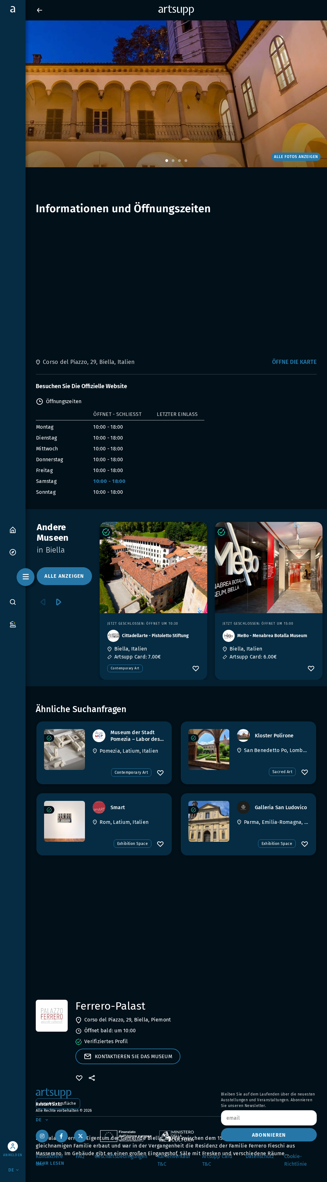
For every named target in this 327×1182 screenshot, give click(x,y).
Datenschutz (260, 1156)
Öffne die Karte (294, 361)
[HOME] (12, 529)
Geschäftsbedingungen (121, 1156)
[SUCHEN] (12, 602)
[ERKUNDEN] (12, 552)
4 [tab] (186, 161)
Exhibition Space (132, 843)
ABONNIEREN (269, 1135)
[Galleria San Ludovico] (208, 821)
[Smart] (64, 821)
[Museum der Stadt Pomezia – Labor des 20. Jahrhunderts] (64, 749)
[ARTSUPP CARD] (12, 624)
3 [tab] (179, 161)
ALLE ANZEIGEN (64, 576)
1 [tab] (167, 161)
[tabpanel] (163, 93)
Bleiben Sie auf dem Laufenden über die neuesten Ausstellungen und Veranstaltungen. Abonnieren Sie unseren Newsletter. (268, 1100)
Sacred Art (282, 772)
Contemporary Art (125, 668)
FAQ (80, 1156)
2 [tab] (173, 161)
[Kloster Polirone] (208, 749)
